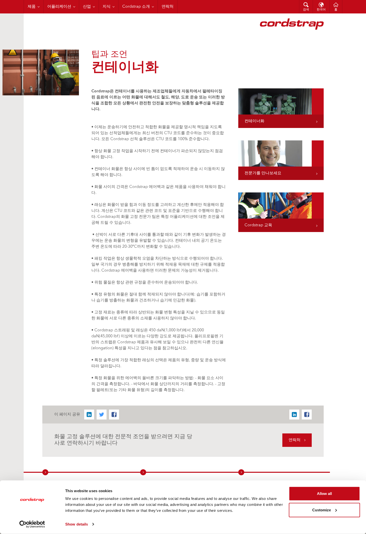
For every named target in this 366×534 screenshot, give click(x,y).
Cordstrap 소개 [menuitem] (136, 7)
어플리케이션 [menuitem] (59, 7)
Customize (321, 510)
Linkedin (89, 414)
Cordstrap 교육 (258, 225)
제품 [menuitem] (32, 7)
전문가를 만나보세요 (262, 173)
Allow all (324, 493)
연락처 (295, 440)
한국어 (321, 9)
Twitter (102, 414)
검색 (306, 9)
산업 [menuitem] (87, 7)
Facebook (114, 414)
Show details (76, 524)
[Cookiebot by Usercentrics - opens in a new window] (32, 524)
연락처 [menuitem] (168, 7)
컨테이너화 (254, 121)
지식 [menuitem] (107, 7)
